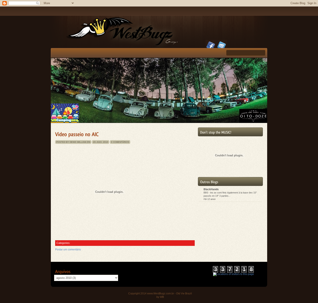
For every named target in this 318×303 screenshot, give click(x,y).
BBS (206, 192)
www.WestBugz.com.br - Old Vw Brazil (169, 293)
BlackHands (211, 189)
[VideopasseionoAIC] (77, 133)
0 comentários (120, 142)
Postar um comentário (68, 249)
